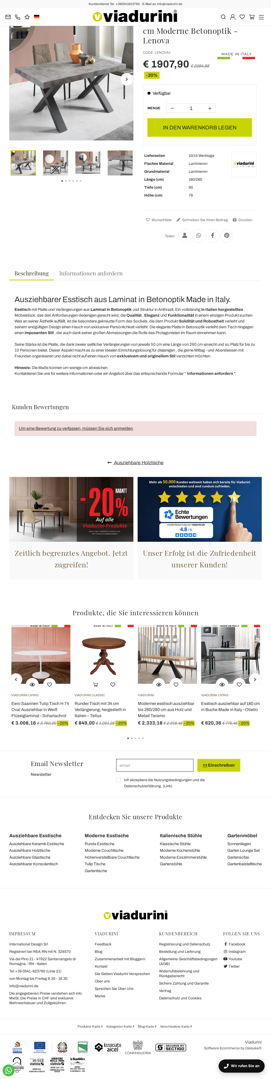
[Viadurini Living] (244, 164)
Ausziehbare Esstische (35, 835)
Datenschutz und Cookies (180, 998)
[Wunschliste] (49, 684)
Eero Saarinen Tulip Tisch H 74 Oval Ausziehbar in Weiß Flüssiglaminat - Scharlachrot (40, 709)
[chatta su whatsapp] (9, 1070)
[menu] (261, 16)
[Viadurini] (135, 16)
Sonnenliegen (239, 844)
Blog (98, 952)
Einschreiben (221, 765)
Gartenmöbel (242, 835)
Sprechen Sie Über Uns (114, 989)
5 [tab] (147, 742)
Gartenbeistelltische (244, 864)
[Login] (233, 16)
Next (126, 79)
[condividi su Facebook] (212, 236)
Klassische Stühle (175, 844)
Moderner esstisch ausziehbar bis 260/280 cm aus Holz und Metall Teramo (166, 709)
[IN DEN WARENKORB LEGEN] (95, 684)
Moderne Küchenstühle (180, 850)
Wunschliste (161, 220)
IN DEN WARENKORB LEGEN (200, 127)
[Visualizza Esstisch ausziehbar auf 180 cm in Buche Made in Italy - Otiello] (222, 684)
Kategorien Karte (119, 1026)
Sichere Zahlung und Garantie (184, 983)
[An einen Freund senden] (184, 236)
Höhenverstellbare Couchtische (112, 857)
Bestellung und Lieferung (180, 952)
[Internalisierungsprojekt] (50, 1047)
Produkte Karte (89, 1026)
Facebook (236, 944)
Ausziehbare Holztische (138, 462)
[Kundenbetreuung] (17, 16)
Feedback (103, 944)
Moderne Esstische (107, 835)
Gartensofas (238, 857)
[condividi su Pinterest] (226, 236)
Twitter (234, 966)
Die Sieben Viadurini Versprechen (122, 974)
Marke (100, 996)
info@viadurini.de (23, 986)
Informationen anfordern (91, 273)
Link (167, 786)
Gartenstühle (171, 864)
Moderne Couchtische (104, 850)
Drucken (245, 220)
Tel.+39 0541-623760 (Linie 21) (35, 971)
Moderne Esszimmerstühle (183, 857)
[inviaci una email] (8, 16)
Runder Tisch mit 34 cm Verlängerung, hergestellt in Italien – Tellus (100, 709)
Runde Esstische (99, 844)
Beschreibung (32, 273)
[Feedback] (27, 16)
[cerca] (223, 16)
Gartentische (96, 871)
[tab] (31, 273)
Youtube (235, 959)
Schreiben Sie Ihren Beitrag (205, 220)
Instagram (237, 952)
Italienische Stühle (181, 835)
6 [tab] (85, 184)
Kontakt (101, 966)
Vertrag (165, 991)
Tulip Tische (95, 864)
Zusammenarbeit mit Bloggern (120, 959)
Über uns (102, 981)
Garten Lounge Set (243, 850)
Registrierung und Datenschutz (184, 944)
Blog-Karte (146, 1026)
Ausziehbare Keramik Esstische (36, 844)
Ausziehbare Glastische (29, 857)
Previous (16, 79)
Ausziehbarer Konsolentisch (33, 864)
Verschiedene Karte (175, 1026)
